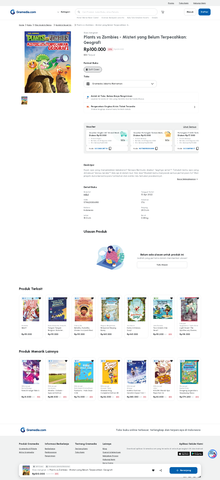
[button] (141, 108)
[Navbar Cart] (163, 12)
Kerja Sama (108, 463)
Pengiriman (50, 456)
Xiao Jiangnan (91, 32)
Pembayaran (51, 452)
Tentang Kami (81, 449)
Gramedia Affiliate (28, 449)
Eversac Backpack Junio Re (113, 18)
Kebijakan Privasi (110, 456)
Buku (29, 25)
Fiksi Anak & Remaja (44, 25)
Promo (171, 3)
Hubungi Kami (199, 3)
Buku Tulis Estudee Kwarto (138, 18)
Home (21, 25)
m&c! (86, 194)
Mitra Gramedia (26, 452)
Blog (105, 449)
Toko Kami (183, 3)
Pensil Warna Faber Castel (88, 18)
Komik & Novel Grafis (65, 25)
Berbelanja (50, 449)
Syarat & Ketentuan (112, 452)
